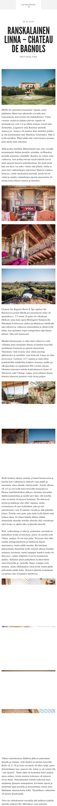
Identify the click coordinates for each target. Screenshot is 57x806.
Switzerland (28, 57)
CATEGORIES (28, 5)
